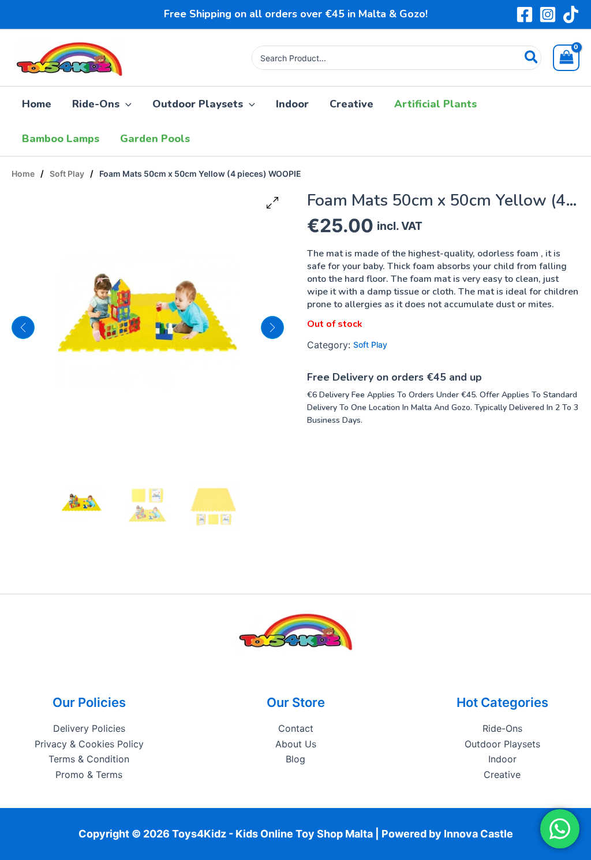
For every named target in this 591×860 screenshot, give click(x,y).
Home (23, 173)
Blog (295, 759)
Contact (295, 728)
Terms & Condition (88, 759)
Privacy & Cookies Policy (89, 744)
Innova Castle (478, 834)
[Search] (531, 57)
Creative (502, 774)
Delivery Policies (89, 728)
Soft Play (67, 173)
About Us (295, 744)
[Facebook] (524, 14)
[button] (125, 104)
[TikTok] (570, 14)
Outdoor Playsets (502, 744)
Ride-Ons (502, 728)
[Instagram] (547, 14)
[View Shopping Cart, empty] (566, 57)
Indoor (502, 759)
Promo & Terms (88, 774)
